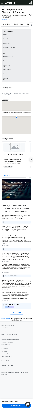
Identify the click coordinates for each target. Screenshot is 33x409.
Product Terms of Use (7, 363)
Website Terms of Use (7, 365)
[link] (14, 147)
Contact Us (4, 351)
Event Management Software (9, 332)
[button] (16, 117)
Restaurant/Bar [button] (8, 166)
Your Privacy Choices (6, 356)
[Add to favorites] (30, 15)
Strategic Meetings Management (10, 339)
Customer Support (6, 353)
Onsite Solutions (5, 328)
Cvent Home (4, 348)
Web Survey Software (7, 342)
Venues (5, 6)
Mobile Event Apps (6, 337)
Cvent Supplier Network (7, 325)
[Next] (31, 25)
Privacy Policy (5, 360)
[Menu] (2, 2)
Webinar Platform (6, 344)
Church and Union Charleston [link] (14, 154)
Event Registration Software (9, 334)
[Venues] (30, 3)
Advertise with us (6, 368)
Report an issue (5, 318)
